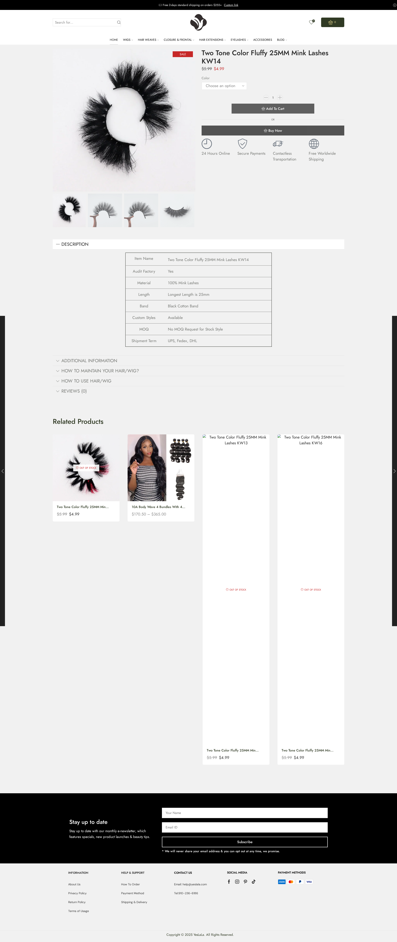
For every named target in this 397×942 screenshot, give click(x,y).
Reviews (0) (74, 391)
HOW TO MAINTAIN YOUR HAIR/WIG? (100, 371)
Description (74, 244)
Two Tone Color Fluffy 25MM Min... (83, 507)
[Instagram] (237, 882)
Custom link (231, 5)
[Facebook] (229, 882)
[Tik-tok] (254, 882)
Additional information (89, 360)
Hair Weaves (147, 40)
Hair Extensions (211, 40)
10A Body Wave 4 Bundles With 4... (158, 507)
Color (205, 78)
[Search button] (119, 22)
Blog (281, 40)
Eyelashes (238, 40)
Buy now (275, 130)
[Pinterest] (245, 882)
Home (114, 40)
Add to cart (275, 108)
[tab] (198, 244)
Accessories (262, 40)
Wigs (126, 40)
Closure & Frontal (178, 40)
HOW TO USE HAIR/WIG (86, 381)
